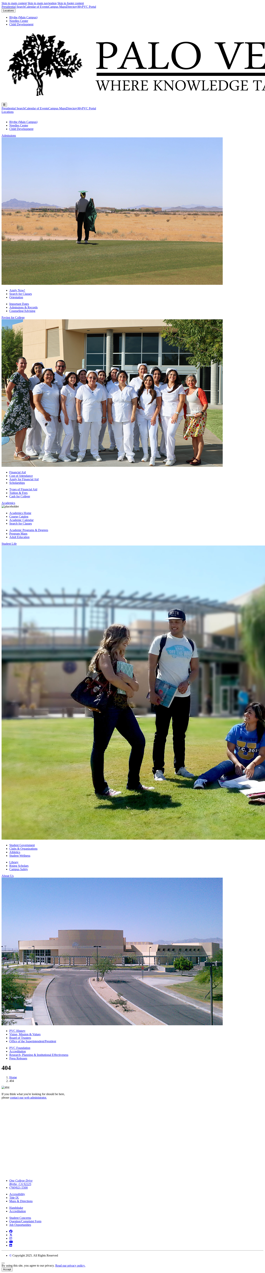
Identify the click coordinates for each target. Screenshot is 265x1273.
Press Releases (18, 1058)
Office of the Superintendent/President (32, 1041)
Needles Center (18, 21)
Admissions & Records (23, 307)
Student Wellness (19, 855)
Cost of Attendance (21, 475)
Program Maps (18, 533)
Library (13, 862)
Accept (7, 1269)
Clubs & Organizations (23, 848)
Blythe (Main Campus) (23, 17)
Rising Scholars (19, 865)
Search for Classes (20, 293)
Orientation (16, 297)
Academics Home (20, 513)
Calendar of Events (36, 6)
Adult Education (19, 537)
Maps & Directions (21, 1201)
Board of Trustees (20, 1037)
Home (13, 1077)
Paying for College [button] (13, 317)
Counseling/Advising (22, 311)
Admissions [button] (9, 135)
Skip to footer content (70, 3)
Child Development (21, 24)
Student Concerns (20, 1217)
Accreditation (17, 1051)
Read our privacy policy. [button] (70, 1265)
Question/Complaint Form (25, 1221)
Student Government (22, 845)
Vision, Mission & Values (25, 1034)
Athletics (14, 852)
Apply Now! (17, 290)
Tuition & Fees (18, 492)
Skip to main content (14, 3)
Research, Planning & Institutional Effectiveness (38, 1055)
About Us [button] (8, 875)
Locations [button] (8, 111)
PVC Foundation (19, 1048)
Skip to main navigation (42, 3)
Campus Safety (18, 869)
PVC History (17, 1030)
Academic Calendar (21, 520)
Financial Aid (17, 472)
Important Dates (19, 304)
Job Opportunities (20, 1224)
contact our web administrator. (28, 1097)
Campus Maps (57, 6)
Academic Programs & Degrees (28, 530)
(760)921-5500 (18, 1187)
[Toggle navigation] (4, 105)
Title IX (14, 1197)
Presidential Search (13, 6)
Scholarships (17, 482)
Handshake (16, 1207)
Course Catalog (18, 516)
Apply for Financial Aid (24, 479)
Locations (8, 10)
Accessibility (17, 1194)
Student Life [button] (9, 543)
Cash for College (19, 496)
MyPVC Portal (87, 6)
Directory (72, 6)
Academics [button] (8, 503)
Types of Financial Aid (23, 489)
